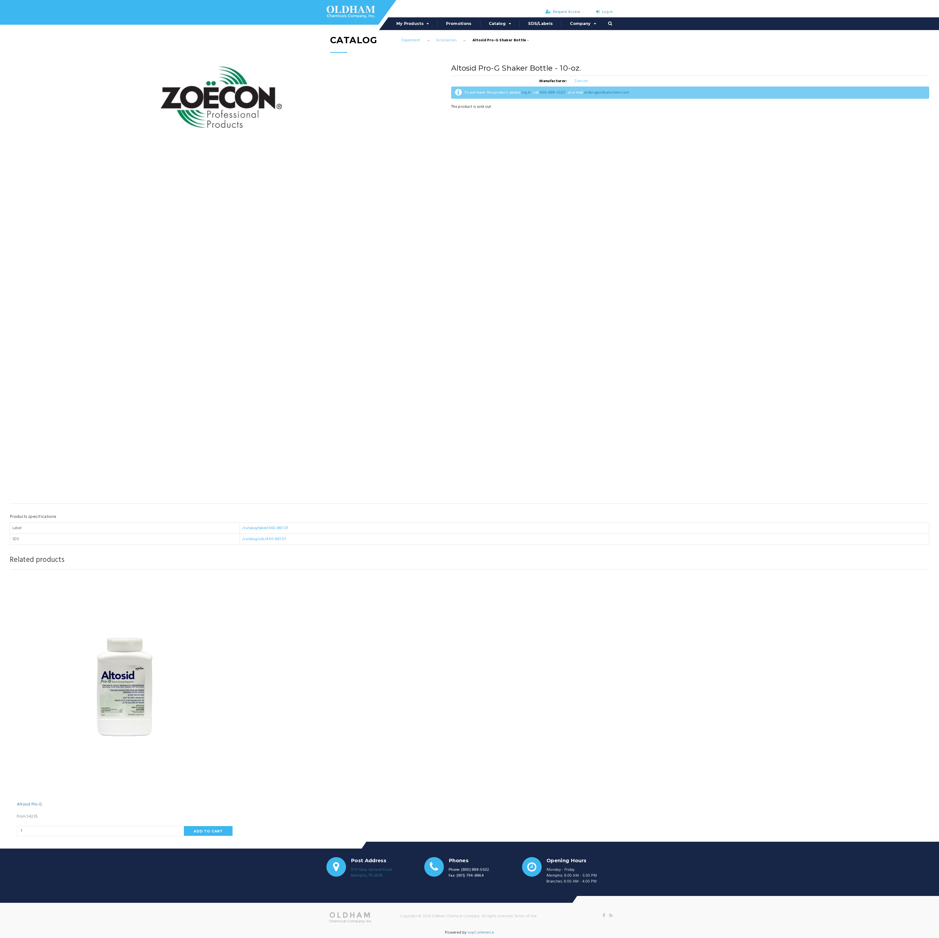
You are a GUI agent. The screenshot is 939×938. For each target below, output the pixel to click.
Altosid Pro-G (29, 804)
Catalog (497, 23)
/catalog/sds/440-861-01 (264, 539)
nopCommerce (481, 932)
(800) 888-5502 (475, 870)
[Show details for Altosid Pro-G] (124, 687)
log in (526, 92)
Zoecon (581, 81)
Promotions (458, 23)
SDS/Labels (540, 23)
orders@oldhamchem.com (606, 92)
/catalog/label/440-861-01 (265, 528)
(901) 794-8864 (470, 876)
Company (580, 23)
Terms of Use (525, 916)
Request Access (566, 12)
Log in (607, 12)
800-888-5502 (553, 92)
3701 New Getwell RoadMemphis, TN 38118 (371, 873)
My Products (410, 23)
